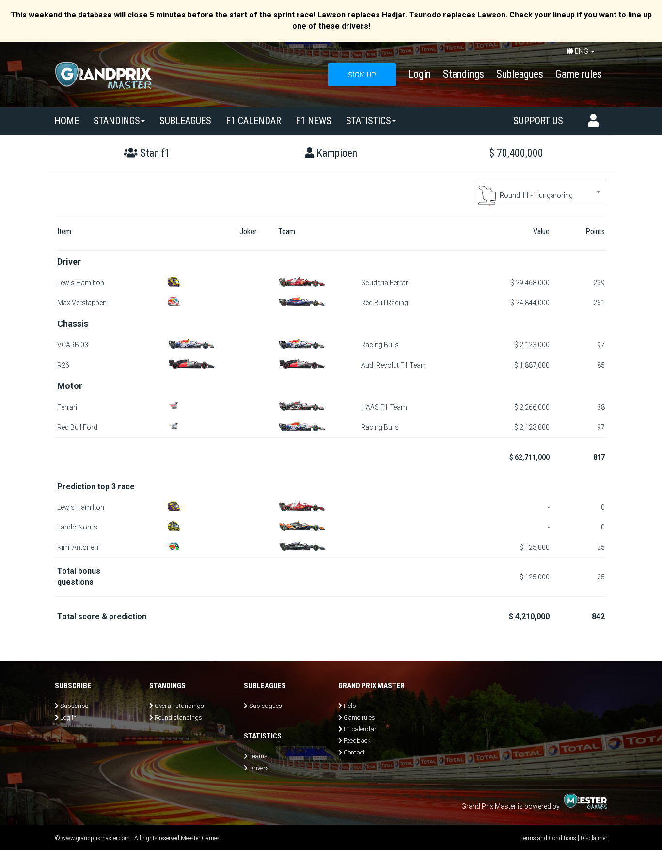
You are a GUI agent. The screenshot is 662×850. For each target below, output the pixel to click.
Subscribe (74, 705)
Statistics (368, 121)
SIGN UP (362, 74)
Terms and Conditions (548, 838)
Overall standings (179, 705)
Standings (463, 74)
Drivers (259, 767)
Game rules (578, 74)
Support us (538, 121)
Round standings (178, 717)
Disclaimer (594, 838)
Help (350, 705)
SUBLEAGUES (185, 121)
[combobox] (540, 192)
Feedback (357, 740)
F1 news (313, 121)
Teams (258, 756)
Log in (68, 717)
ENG (581, 51)
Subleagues (519, 74)
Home (66, 121)
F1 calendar (253, 121)
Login (419, 74)
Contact (354, 752)
